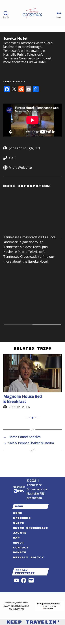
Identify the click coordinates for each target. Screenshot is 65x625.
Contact (21, 547)
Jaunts (19, 532)
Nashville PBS (36, 493)
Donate (19, 552)
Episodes (22, 518)
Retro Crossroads (30, 528)
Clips (18, 522)
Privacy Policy (28, 557)
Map (16, 537)
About (18, 542)
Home (17, 513)
